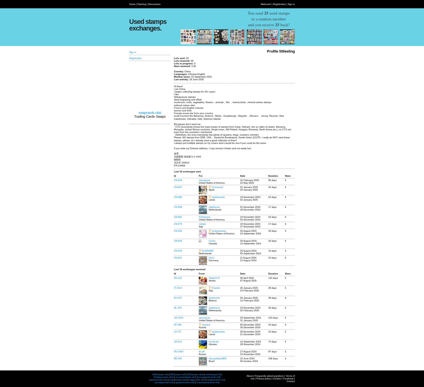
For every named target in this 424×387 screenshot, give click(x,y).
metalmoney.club (178, 379)
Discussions (154, 4)
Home (132, 4)
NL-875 (178, 307)
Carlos (212, 240)
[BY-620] (254, 43)
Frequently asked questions (269, 376)
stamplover (204, 180)
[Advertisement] (270, 69)
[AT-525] (287, 43)
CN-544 (178, 250)
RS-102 (178, 278)
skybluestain (218, 197)
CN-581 (178, 217)
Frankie (216, 288)
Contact (291, 381)
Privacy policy (263, 378)
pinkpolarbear (219, 231)
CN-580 (178, 197)
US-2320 (178, 317)
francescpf (217, 187)
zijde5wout (214, 207)
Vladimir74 (214, 278)
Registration (279, 4)
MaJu (211, 257)
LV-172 (177, 331)
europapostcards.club (209, 377)
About (250, 376)
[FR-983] (188, 43)
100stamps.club (160, 374)
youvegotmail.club (164, 382)
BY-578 (178, 298)
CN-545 (178, 231)
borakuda (214, 341)
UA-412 (178, 341)
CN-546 (178, 240)
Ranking (141, 4)
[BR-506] (237, 43)
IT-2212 (178, 288)
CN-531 (178, 257)
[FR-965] (270, 43)
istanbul (206, 324)
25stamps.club (195, 374)
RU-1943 (178, 351)
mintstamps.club (213, 374)
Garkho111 (214, 298)
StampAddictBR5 (217, 358)
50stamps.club (178, 374)
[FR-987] (204, 43)
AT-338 (177, 324)
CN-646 (178, 180)
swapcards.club (150, 113)
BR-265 (178, 358)
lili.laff (202, 351)
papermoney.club (158, 379)
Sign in (291, 4)
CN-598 (178, 207)
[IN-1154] (221, 43)
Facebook (288, 378)
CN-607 (178, 187)
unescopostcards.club (208, 382)
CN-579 (178, 224)
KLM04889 (207, 250)
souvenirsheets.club (185, 377)
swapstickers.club (216, 379)
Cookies (277, 378)
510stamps (204, 217)
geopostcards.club (185, 382)
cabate (202, 224)
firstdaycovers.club (163, 377)
